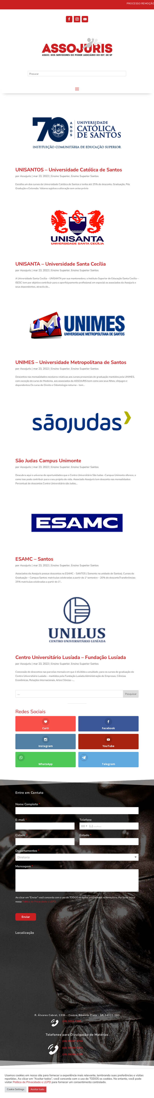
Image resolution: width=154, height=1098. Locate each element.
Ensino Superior (60, 176)
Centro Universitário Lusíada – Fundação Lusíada (70, 657)
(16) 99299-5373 (72, 1048)
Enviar (26, 917)
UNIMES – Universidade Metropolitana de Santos (70, 362)
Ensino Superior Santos (85, 176)
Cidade (21, 835)
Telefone (85, 820)
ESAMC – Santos (34, 559)
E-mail (21, 820)
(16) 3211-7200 (71, 1021)
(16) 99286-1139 (72, 1054)
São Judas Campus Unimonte (48, 460)
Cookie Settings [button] (15, 1089)
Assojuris (25, 176)
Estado (85, 835)
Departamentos (27, 851)
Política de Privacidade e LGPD (32, 1082)
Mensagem (24, 866)
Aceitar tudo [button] (37, 1089)
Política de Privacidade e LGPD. (39, 901)
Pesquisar (131, 694)
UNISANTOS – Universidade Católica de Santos (68, 169)
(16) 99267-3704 (72, 1041)
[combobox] (84, 826)
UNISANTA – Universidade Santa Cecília (60, 264)
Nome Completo (27, 804)
